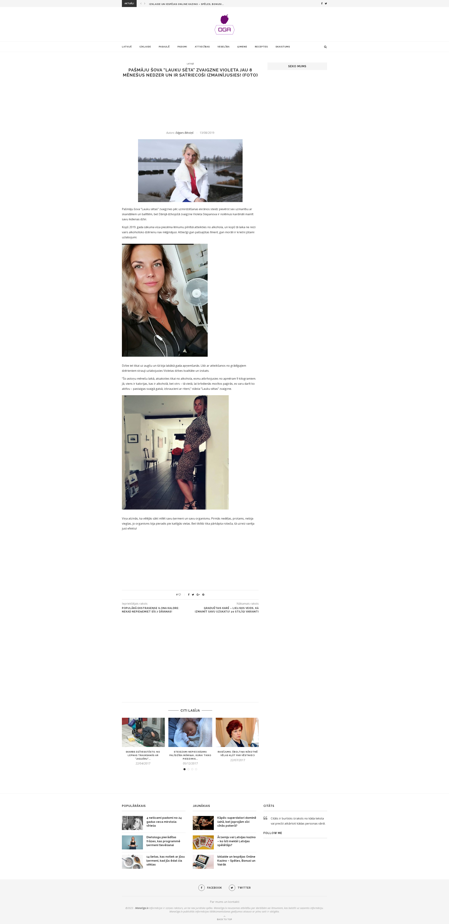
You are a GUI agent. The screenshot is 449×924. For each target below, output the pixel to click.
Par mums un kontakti (224, 902)
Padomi (182, 47)
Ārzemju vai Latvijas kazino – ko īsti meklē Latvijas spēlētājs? (236, 841)
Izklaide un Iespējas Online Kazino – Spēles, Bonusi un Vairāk (236, 860)
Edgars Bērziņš (184, 133)
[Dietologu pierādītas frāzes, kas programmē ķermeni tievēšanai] (132, 842)
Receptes (261, 47)
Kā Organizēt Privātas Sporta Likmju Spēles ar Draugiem (188, 4)
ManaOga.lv (141, 908)
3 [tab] (192, 769)
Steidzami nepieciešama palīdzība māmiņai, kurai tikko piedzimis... (190, 755)
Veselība (223, 47)
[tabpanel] (143, 741)
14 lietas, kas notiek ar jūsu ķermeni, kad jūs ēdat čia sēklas (165, 860)
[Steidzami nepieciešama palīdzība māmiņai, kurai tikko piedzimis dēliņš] (190, 732)
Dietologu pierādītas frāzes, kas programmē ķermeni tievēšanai (163, 841)
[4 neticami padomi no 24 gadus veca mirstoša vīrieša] (132, 823)
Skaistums (283, 47)
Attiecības (202, 47)
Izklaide (145, 47)
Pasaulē (164, 47)
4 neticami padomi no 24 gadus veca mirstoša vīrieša (164, 821)
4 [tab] (196, 769)
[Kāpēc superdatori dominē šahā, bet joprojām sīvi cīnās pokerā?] (203, 823)
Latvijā (127, 47)
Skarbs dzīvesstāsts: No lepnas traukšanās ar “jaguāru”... (143, 755)
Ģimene (242, 47)
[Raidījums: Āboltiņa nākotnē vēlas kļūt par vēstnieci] (238, 732)
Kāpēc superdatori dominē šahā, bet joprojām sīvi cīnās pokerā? (236, 821)
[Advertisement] (190, 104)
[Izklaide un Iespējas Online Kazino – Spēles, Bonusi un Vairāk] (203, 862)
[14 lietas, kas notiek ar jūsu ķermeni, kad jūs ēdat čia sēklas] (132, 862)
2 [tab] (188, 769)
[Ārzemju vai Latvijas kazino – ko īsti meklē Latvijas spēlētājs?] (203, 842)
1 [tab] (184, 769)
